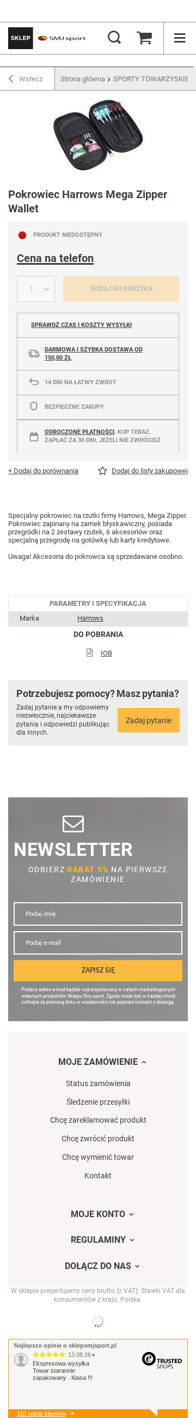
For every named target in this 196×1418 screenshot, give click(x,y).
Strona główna (82, 79)
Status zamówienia (98, 1083)
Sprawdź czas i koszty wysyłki (81, 325)
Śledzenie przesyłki (98, 1102)
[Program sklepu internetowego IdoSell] (98, 1321)
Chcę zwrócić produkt (98, 1138)
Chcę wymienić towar (98, 1157)
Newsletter (73, 849)
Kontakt (98, 1175)
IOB (106, 653)
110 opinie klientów (41, 1413)
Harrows (90, 618)
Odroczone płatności (79, 432)
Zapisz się (98, 971)
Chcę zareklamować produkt (98, 1120)
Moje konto (98, 1214)
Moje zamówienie (98, 1062)
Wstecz (29, 79)
